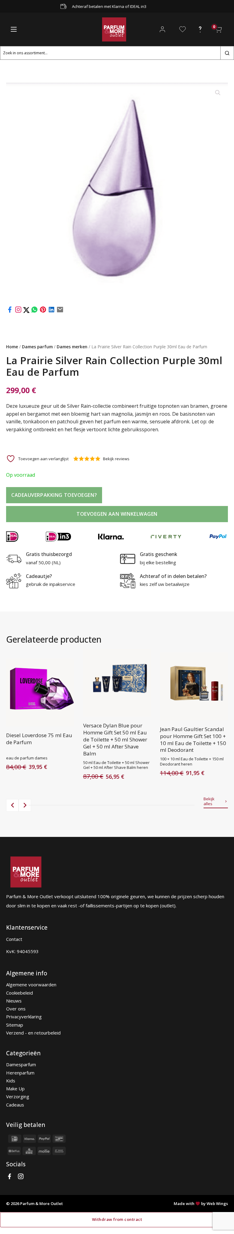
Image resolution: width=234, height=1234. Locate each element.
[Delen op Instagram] (19, 311)
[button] (217, 92)
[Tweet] (27, 311)
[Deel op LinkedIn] (51, 311)
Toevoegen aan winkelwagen (117, 514)
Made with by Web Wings (201, 1203)
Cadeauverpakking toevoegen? (54, 495)
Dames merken (72, 347)
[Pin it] (43, 311)
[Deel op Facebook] (9, 311)
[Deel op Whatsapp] (34, 311)
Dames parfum (37, 347)
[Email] (60, 311)
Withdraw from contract (117, 1219)
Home (12, 347)
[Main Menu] (13, 29)
